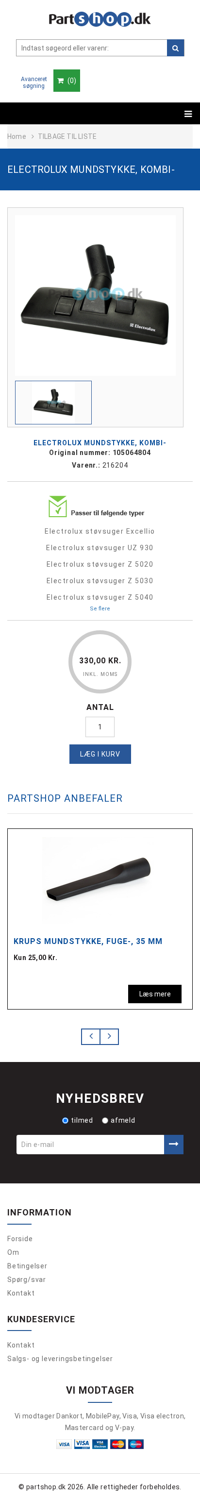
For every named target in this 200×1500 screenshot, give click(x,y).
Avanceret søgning (34, 82)
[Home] (100, 19)
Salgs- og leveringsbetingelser (60, 1359)
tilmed (82, 1120)
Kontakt (21, 1293)
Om (13, 1252)
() (71, 80)
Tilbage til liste (67, 136)
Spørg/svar (26, 1279)
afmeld (123, 1120)
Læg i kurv (100, 754)
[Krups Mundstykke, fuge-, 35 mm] (98, 879)
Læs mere (155, 994)
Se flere (100, 609)
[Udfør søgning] (175, 47)
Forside (20, 1239)
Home (16, 136)
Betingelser (27, 1266)
